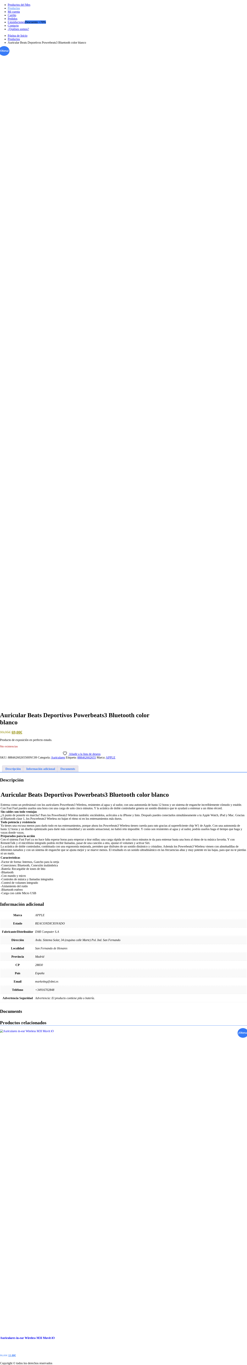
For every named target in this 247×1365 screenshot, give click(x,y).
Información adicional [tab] (40, 768)
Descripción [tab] (13, 768)
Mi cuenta (14, 11)
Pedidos (12, 18)
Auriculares (58, 757)
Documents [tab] (67, 768)
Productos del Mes (19, 4)
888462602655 (86, 757)
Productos (14, 8)
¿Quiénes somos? (18, 29)
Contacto (13, 25)
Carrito (12, 15)
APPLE (110, 757)
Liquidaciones (16, 22)
